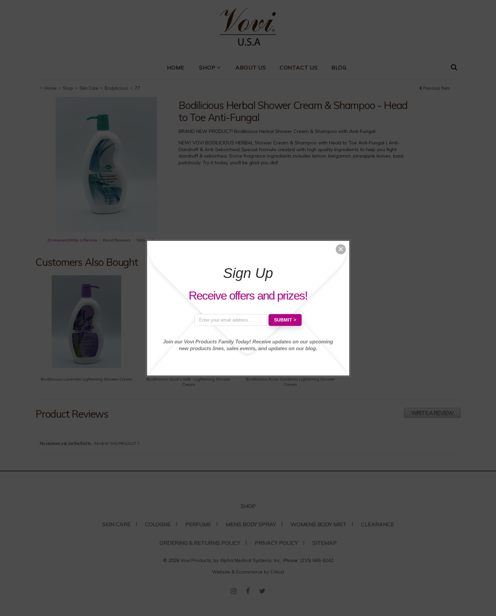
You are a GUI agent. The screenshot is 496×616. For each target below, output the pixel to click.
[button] (341, 249)
